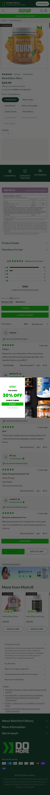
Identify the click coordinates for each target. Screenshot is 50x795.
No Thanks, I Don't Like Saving (12, 407)
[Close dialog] (49, 378)
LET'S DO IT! (12, 404)
